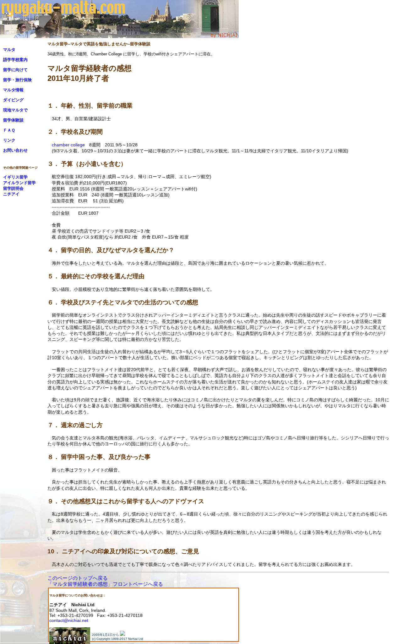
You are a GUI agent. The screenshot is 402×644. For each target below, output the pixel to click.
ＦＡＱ (9, 130)
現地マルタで (15, 110)
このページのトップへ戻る (77, 578)
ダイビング (13, 100)
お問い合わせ (15, 150)
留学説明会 (13, 188)
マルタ (9, 49)
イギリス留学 (15, 177)
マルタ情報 (13, 90)
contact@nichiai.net (68, 620)
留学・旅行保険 (17, 79)
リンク (9, 140)
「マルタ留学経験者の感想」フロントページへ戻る (105, 584)
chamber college (68, 144)
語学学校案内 (15, 59)
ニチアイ (11, 194)
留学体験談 (13, 120)
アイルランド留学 (19, 182)
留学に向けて (15, 69)
